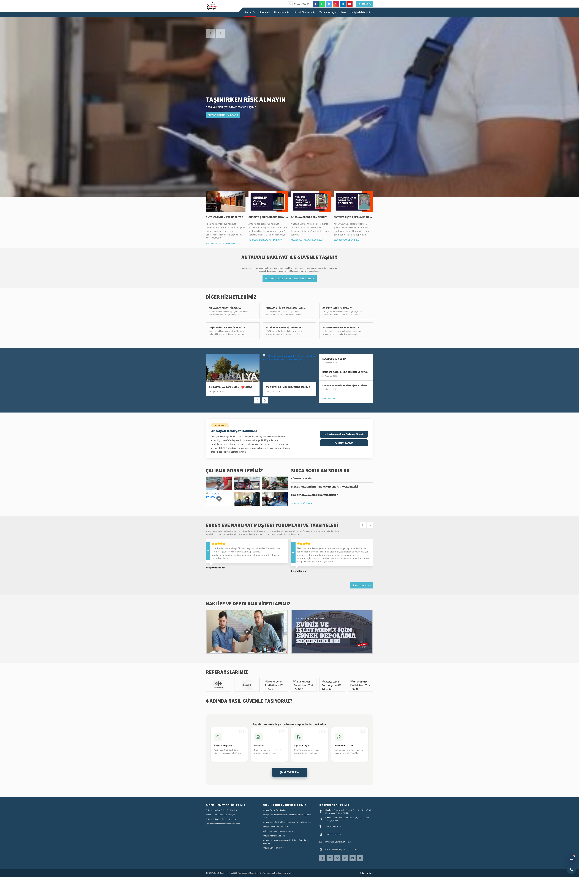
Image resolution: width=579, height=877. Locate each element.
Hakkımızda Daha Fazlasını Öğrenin (345, 434)
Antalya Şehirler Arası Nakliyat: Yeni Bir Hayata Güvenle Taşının (287, 816)
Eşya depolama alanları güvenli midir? (314, 494)
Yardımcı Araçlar (328, 12)
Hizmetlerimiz (281, 12)
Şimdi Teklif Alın (289, 772)
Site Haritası (366, 872)
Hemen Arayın (345, 442)
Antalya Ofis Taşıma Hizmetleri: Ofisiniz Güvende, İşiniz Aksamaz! (287, 842)
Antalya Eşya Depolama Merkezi (355, 217)
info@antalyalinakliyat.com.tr (338, 841)
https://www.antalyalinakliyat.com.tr (341, 849)
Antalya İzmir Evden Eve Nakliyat (220, 814)
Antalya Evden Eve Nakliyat (224, 217)
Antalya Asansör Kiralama (274, 835)
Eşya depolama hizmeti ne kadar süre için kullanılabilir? (326, 486)
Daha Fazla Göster (300, 503)
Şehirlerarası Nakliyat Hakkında (265, 239)
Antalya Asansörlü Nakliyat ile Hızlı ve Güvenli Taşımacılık (288, 822)
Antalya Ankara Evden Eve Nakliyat (221, 819)
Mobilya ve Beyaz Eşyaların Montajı (278, 831)
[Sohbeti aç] (571, 858)
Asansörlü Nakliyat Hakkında (306, 239)
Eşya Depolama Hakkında (346, 239)
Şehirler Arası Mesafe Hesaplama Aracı (223, 823)
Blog (343, 12)
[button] (210, 33)
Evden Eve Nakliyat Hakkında (220, 243)
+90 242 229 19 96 (333, 826)
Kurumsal (264, 12)
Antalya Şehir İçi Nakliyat (273, 847)
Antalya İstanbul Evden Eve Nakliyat (221, 810)
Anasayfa (250, 12)
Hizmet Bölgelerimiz (304, 12)
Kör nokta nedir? (301, 478)
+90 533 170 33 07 (301, 3)
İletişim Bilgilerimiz (361, 12)
